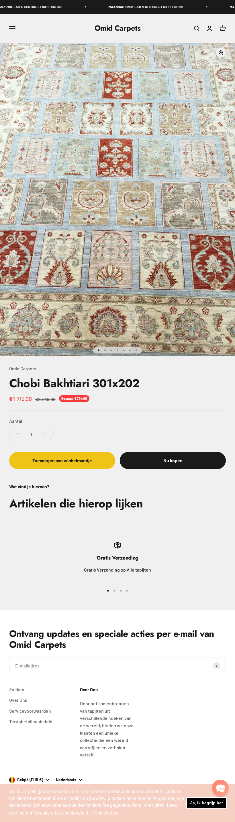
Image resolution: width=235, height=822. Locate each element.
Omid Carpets (22, 368)
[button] (220, 788)
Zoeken (16, 689)
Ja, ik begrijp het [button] (206, 803)
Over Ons (18, 700)
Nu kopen (173, 460)
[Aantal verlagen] (17, 434)
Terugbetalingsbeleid (30, 721)
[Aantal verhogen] (45, 434)
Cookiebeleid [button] (105, 813)
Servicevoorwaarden (30, 711)
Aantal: (16, 421)
